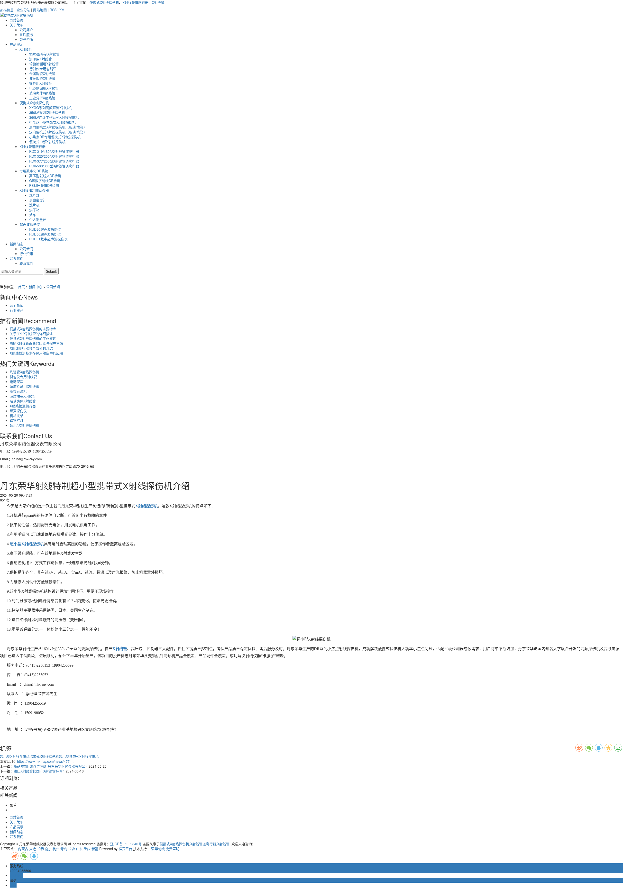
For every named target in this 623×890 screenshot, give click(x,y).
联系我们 (16, 258)
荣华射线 (158, 848)
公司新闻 (26, 248)
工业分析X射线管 (42, 97)
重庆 (87, 848)
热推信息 (7, 9)
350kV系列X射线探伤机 (47, 112)
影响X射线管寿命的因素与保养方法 (36, 343)
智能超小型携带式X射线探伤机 (52, 122)
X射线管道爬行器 (135, 2)
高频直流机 (18, 391)
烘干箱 (34, 209)
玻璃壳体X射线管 (42, 93)
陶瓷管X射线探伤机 (24, 371)
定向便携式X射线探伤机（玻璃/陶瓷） (58, 131)
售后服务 (26, 34)
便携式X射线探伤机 (104, 2)
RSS (53, 9)
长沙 (71, 848)
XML (62, 9)
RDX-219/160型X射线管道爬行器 (54, 151)
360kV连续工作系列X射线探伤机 (54, 117)
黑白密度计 (37, 200)
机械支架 (16, 415)
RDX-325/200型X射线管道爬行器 (54, 156)
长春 (40, 848)
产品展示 (16, 44)
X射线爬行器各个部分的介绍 (31, 348)
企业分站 (23, 9)
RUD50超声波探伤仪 (45, 234)
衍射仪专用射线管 (42, 68)
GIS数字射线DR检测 (44, 180)
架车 (32, 214)
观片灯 (34, 195)
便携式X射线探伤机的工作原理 (33, 338)
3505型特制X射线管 (44, 54)
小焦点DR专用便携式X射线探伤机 (55, 136)
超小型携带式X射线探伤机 (79, 756)
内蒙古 (23, 848)
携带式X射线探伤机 (44, 756)
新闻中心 (35, 286)
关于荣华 (16, 24)
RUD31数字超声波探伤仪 (48, 238)
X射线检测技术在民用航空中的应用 (36, 353)
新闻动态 (16, 243)
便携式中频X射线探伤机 (47, 141)
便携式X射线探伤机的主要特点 (33, 328)
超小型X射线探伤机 (24, 425)
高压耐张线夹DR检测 (45, 175)
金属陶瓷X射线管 (42, 73)
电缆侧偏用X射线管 (44, 88)
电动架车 (16, 381)
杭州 (56, 848)
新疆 (95, 848)
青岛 (63, 848)
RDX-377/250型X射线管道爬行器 (54, 161)
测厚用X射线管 (40, 58)
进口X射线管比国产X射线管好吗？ (40, 771)
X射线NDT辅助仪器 (34, 190)
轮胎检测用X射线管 (44, 63)
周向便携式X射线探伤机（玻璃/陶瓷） (58, 127)
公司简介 (26, 29)
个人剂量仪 (37, 219)
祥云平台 (125, 848)
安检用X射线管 (40, 83)
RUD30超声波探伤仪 (45, 229)
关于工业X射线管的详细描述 (31, 333)
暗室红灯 (16, 420)
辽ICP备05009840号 (126, 843)
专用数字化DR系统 (33, 170)
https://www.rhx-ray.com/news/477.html (47, 761)
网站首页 (16, 20)
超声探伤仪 (18, 410)
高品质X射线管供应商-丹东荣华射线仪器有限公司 (51, 766)
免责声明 (172, 848)
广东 (79, 848)
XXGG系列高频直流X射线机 (50, 107)
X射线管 (158, 2)
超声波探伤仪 (29, 224)
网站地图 (40, 9)
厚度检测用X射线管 (24, 386)
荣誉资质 (26, 39)
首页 (21, 286)
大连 (32, 848)
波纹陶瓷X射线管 (42, 78)
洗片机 (34, 204)
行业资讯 (26, 253)
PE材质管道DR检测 (44, 185)
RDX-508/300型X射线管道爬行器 (54, 165)
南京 (48, 848)
